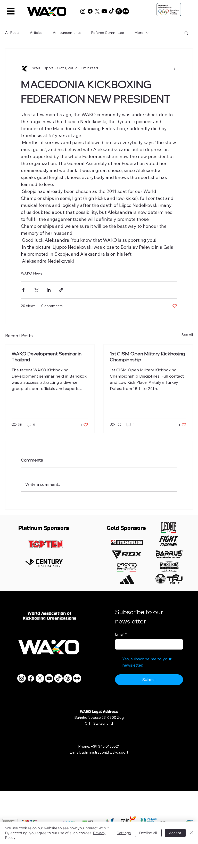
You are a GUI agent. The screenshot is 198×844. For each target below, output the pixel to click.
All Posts (12, 32)
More (138, 32)
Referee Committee (107, 32)
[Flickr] (125, 11)
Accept (175, 833)
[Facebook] (90, 11)
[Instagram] (83, 11)
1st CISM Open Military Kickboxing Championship (147, 357)
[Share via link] (61, 289)
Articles (36, 32)
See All (187, 334)
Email (121, 634)
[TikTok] (111, 11)
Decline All (148, 833)
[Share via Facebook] (23, 289)
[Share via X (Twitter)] (36, 289)
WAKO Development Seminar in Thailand (46, 357)
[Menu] (11, 11)
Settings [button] (124, 833)
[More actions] (174, 68)
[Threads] (119, 11)
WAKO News (32, 273)
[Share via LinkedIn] (48, 289)
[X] (97, 11)
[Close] (192, 833)
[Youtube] (104, 11)
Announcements (67, 32)
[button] (186, 33)
